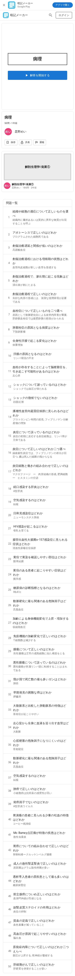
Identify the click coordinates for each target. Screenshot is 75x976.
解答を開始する (40, 75)
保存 (13, 142)
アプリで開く (62, 5)
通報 (42, 142)
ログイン (64, 15)
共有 (27, 142)
